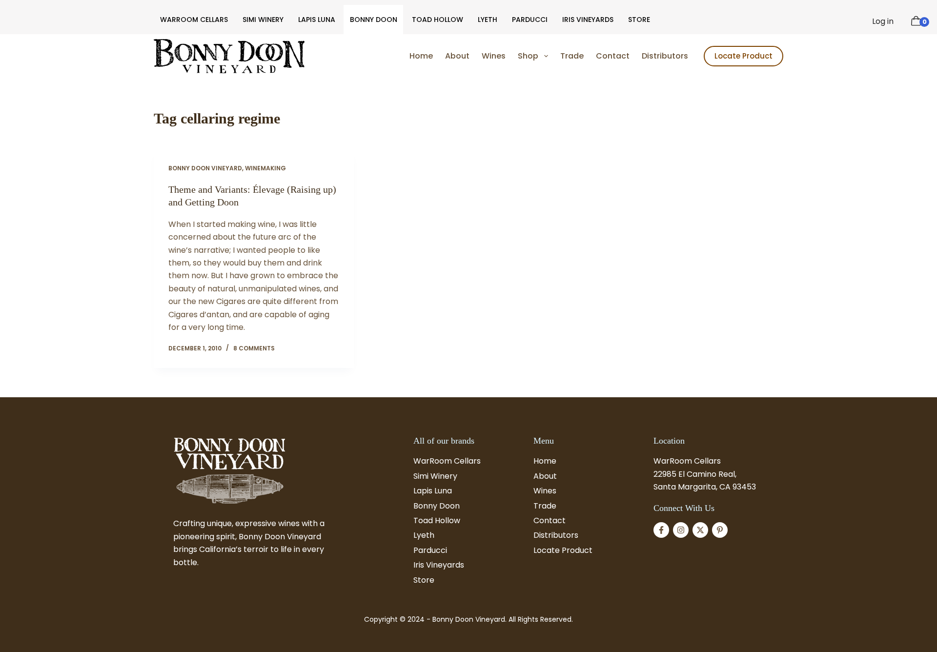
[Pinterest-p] (720, 530)
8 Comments (254, 348)
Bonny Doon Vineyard (205, 168)
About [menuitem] (457, 55)
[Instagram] (681, 530)
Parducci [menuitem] (530, 19)
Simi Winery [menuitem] (263, 19)
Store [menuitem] (639, 19)
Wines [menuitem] (494, 55)
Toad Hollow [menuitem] (437, 19)
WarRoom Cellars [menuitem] (194, 19)
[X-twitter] (700, 530)
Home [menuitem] (421, 55)
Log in (883, 21)
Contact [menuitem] (613, 55)
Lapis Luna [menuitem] (316, 19)
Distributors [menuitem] (665, 55)
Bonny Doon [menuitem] (373, 19)
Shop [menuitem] (528, 55)
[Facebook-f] (661, 530)
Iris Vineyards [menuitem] (587, 19)
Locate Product (743, 56)
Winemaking (265, 168)
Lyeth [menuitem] (487, 19)
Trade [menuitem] (572, 55)
